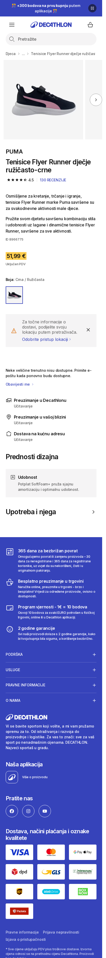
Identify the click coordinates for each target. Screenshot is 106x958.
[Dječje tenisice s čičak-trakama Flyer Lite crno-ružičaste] (43, 99)
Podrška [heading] (14, 654)
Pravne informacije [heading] (25, 685)
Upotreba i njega (31, 512)
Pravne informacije (22, 932)
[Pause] (92, 8)
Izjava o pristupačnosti (26, 939)
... (23, 53)
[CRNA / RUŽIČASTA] (14, 295)
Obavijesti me (18, 384)
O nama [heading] (13, 700)
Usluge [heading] (13, 670)
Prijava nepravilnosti (61, 932)
